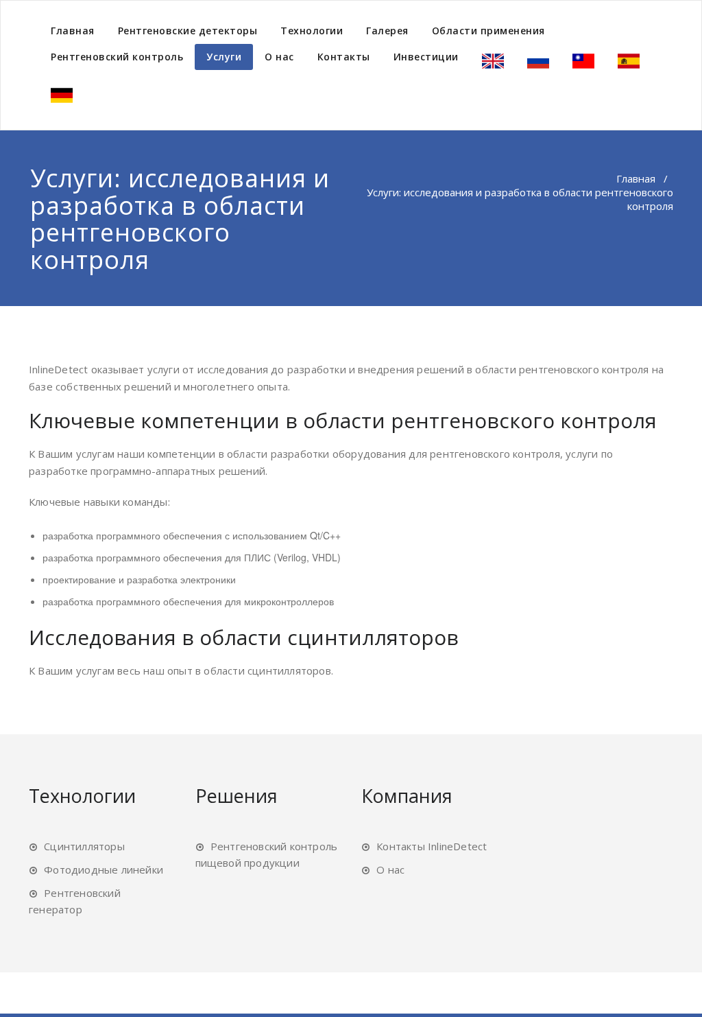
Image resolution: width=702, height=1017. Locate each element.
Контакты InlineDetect (431, 846)
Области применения (488, 30)
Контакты (343, 56)
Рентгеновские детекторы (188, 30)
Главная (73, 30)
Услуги (223, 56)
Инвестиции (426, 56)
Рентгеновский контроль (117, 56)
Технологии (311, 30)
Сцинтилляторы (84, 846)
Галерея (387, 30)
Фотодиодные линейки (103, 869)
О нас (279, 56)
